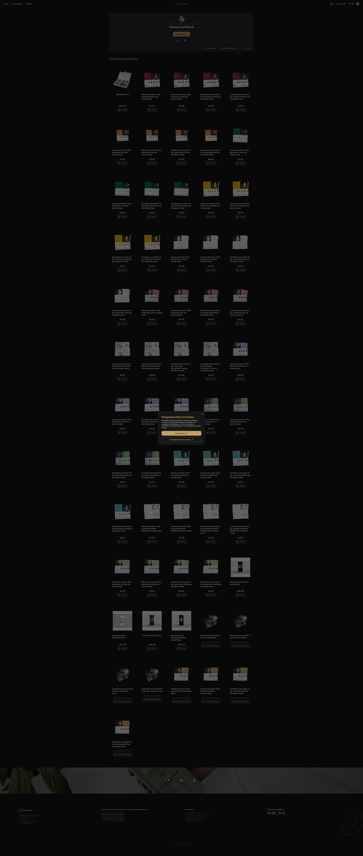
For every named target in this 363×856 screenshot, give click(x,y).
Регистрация (180, 433)
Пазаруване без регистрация (180, 439)
